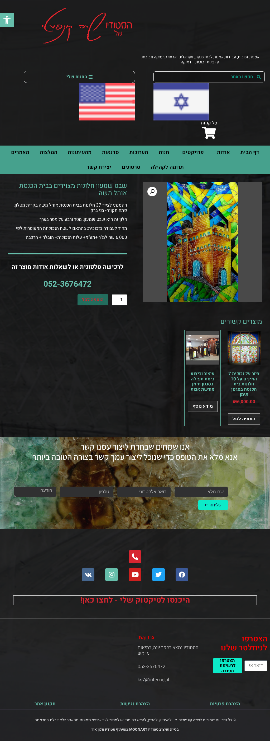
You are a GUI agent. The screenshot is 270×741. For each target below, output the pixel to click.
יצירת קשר (99, 167)
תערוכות (138, 152)
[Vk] (88, 574)
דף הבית (249, 152)
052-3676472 (67, 284)
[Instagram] (111, 574)
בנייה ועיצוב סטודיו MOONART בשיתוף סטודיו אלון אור (135, 729)
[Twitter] (158, 574)
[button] (7, 20)
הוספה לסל (93, 299)
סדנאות (110, 152)
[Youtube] (135, 574)
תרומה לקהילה (167, 167)
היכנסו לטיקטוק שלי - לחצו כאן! (135, 600)
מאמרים (20, 152)
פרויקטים (193, 152)
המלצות (48, 152)
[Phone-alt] (135, 556)
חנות (164, 152)
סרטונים (131, 167)
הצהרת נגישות (135, 703)
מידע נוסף (202, 406)
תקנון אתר (45, 703)
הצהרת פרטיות (225, 703)
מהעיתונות (79, 152)
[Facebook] (182, 574)
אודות (223, 152)
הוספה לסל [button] (244, 419)
